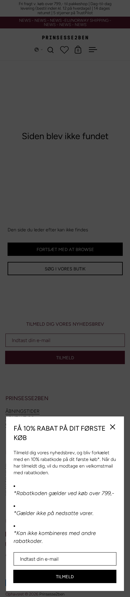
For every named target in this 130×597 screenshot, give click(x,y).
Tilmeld (65, 576)
